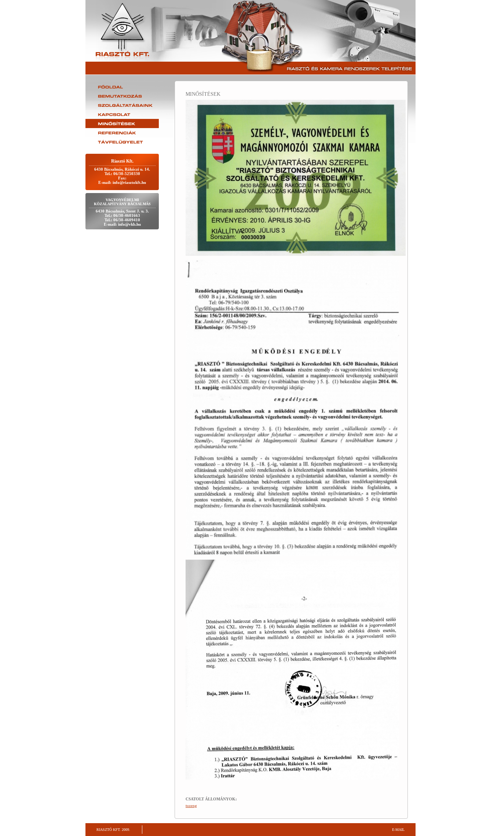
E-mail (398, 830)
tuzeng (191, 805)
